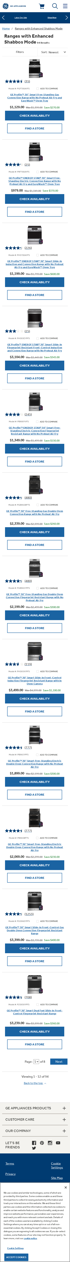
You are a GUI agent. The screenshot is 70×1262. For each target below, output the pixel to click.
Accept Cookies (16, 1257)
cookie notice (30, 1238)
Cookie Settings (15, 1248)
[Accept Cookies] (66, 1187)
